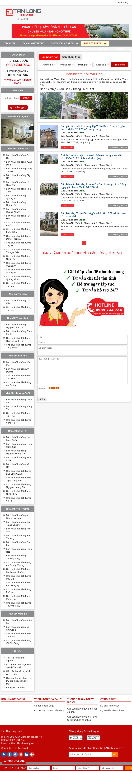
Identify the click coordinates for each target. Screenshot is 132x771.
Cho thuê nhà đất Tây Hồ (64, 43)
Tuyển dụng (122, 2)
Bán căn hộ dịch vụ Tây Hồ (52, 49)
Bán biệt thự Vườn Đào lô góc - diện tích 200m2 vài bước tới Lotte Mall (94, 215)
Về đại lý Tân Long (15, 687)
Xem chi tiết (67, 147)
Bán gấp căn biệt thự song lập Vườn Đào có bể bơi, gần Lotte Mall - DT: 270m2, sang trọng (93, 127)
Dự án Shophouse (109, 705)
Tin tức (118, 49)
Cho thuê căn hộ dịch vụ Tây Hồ (91, 49)
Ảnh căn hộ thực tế (17, 116)
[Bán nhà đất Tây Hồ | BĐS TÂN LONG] (23, 21)
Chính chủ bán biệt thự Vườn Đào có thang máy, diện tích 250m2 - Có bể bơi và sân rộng (92, 156)
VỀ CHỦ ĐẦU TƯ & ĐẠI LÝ (47, 699)
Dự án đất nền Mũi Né (112, 710)
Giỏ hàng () (19, 107)
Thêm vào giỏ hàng (118, 147)
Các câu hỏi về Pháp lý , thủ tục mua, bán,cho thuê (18, 681)
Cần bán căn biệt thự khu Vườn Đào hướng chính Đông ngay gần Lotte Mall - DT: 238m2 (93, 185)
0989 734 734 (17, 739)
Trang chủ (10, 43)
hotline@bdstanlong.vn (21, 743)
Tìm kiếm (120, 64)
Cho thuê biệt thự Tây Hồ (18, 49)
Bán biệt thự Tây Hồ (95, 43)
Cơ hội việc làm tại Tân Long (49, 710)
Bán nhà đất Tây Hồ (33, 43)
